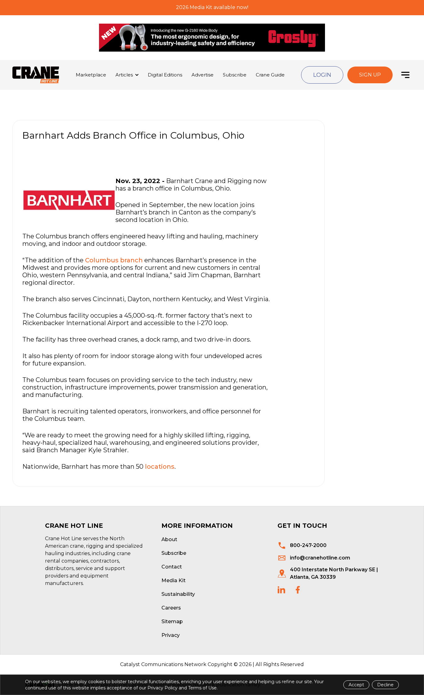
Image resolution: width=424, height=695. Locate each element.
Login (322, 74)
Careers (171, 608)
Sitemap (172, 621)
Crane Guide (270, 75)
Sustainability (178, 594)
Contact (171, 567)
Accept (356, 685)
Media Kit (173, 580)
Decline (385, 685)
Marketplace (91, 75)
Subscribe (234, 75)
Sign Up (370, 75)
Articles (124, 75)
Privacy (170, 635)
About (169, 539)
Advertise (203, 75)
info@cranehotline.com (320, 558)
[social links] (281, 590)
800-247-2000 (308, 545)
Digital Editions (165, 75)
